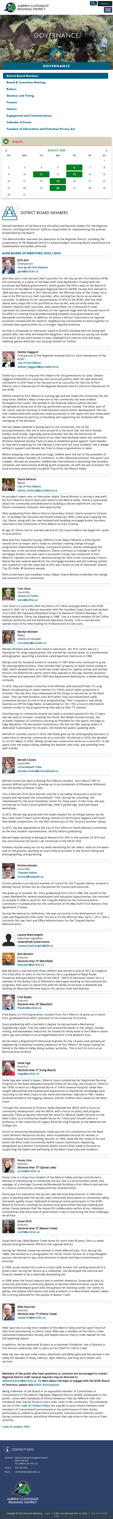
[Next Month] (107, 151)
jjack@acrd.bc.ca (28, 271)
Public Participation (46, 1384)
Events (18, 142)
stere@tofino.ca (28, 600)
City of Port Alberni (29, 362)
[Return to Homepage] (26, 7)
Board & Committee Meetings (26, 82)
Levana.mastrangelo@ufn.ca (35, 945)
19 (57, 181)
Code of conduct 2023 (16, 1426)
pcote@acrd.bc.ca (29, 1171)
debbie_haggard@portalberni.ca (38, 366)
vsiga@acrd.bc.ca (28, 1073)
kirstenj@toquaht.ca (30, 876)
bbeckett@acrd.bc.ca (31, 964)
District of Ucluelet (29, 639)
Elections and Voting (20, 96)
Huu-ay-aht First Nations (33, 267)
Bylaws (11, 89)
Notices (12, 109)
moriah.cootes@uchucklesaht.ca (38, 771)
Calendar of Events (19, 122)
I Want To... (105, 3)
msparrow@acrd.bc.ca (32, 1317)
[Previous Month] (6, 151)
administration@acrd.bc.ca (19, 1380)
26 (57, 188)
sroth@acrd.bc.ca (28, 1232)
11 (41, 174)
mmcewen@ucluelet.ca (32, 643)
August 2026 (56, 150)
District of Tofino (28, 596)
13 (74, 174)
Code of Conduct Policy (35, 1405)
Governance (56, 66)
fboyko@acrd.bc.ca (29, 1008)
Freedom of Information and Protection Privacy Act (41, 129)
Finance (12, 102)
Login (47, 1513)
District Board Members (22, 76)
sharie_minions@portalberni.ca (37, 490)
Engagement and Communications (29, 115)
